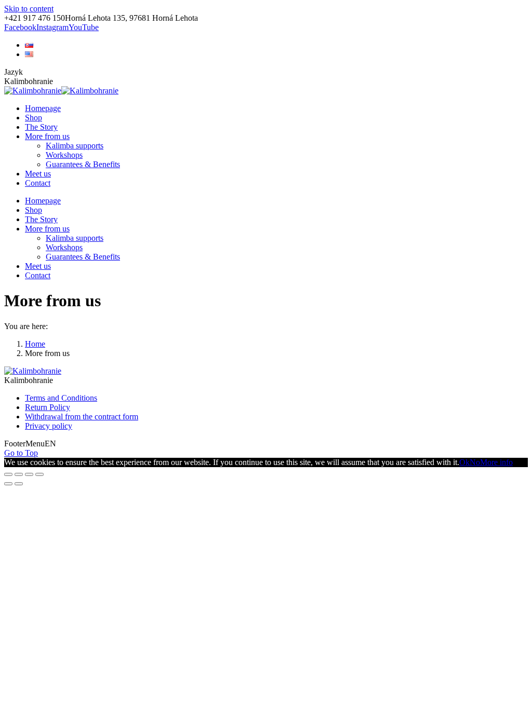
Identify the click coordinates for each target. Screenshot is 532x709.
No (475, 462)
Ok (464, 462)
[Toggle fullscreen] (29, 474)
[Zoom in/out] (39, 474)
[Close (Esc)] (8, 474)
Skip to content (29, 8)
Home (35, 343)
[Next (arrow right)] (19, 483)
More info (496, 462)
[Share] (19, 474)
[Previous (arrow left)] (8, 483)
